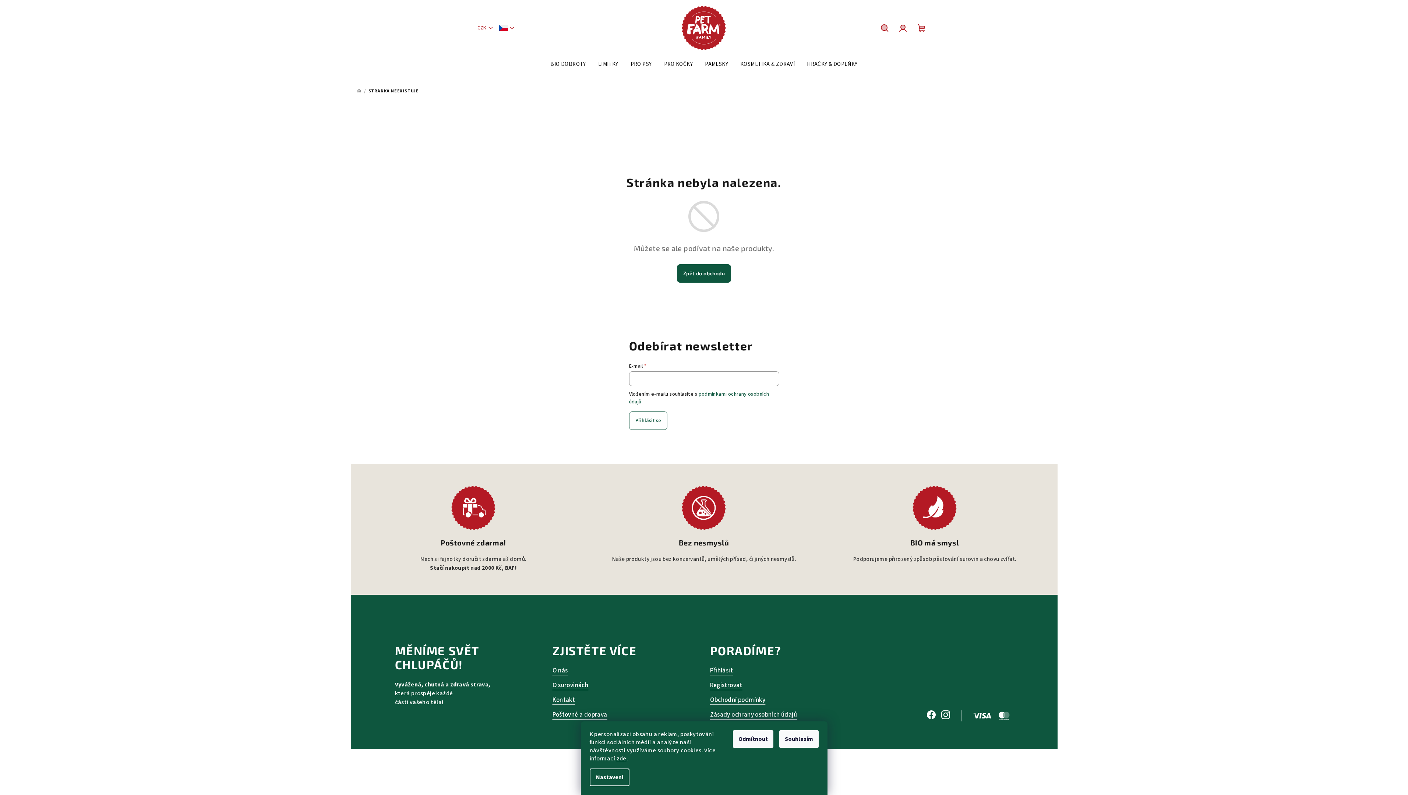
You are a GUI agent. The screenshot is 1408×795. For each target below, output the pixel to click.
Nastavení (609, 777)
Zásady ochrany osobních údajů (753, 714)
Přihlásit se (648, 420)
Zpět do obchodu (704, 273)
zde (622, 759)
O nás (560, 670)
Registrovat (726, 685)
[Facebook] (931, 715)
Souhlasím (799, 739)
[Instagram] (945, 715)
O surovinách (571, 685)
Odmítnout (753, 739)
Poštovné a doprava (580, 714)
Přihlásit (721, 670)
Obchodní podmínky (738, 700)
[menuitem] (568, 64)
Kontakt (564, 700)
